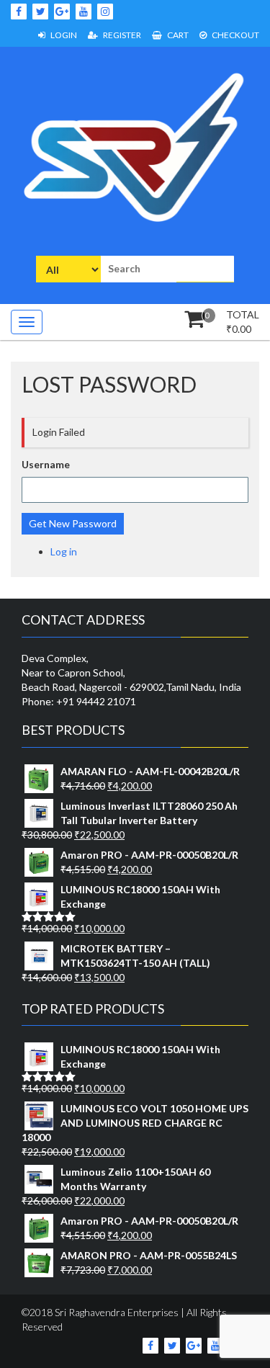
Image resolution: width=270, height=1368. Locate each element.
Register (121, 35)
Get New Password (73, 523)
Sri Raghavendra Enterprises (116, 1312)
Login (63, 35)
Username (46, 464)
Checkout (234, 35)
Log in (63, 551)
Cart (177, 35)
